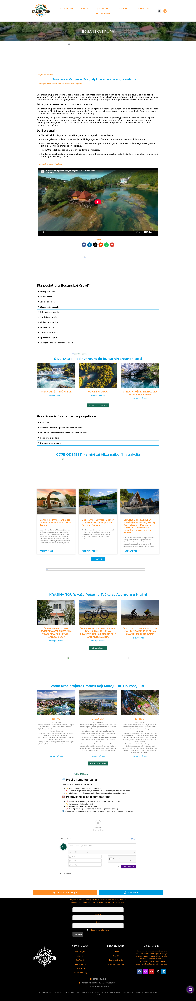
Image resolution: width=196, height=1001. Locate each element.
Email (98, 922)
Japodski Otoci (98, 391)
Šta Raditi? (102, 9)
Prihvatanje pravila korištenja (99, 930)
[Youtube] (151, 971)
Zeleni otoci (46, 296)
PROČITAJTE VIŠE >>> (48, 551)
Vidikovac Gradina (49, 322)
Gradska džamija (48, 317)
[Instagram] (145, 971)
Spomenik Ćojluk (48, 337)
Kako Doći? (45, 422)
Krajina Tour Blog (105, 13)
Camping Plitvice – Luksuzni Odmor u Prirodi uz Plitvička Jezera (55, 522)
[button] (159, 11)
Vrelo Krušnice (47, 302)
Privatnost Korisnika (116, 964)
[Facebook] (139, 971)
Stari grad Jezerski (49, 307)
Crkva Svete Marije (49, 312)
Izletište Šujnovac (49, 332)
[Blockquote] (84, 852)
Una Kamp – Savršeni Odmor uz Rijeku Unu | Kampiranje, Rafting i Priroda (98, 522)
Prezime (98, 914)
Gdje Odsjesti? (123, 9)
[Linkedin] (163, 971)
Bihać (56, 718)
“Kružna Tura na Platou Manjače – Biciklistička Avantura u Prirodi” (140, 631)
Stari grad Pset (47, 291)
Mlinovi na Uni (47, 327)
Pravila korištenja (116, 960)
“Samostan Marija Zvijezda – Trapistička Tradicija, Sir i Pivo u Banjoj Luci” (56, 632)
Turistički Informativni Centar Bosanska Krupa (64, 433)
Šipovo (139, 718)
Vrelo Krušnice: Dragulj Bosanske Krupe (140, 393)
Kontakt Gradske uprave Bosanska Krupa (61, 427)
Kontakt (116, 956)
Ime (98, 906)
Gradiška (98, 718)
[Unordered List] (81, 852)
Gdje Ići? (85, 9)
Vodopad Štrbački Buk (56, 391)
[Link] (87, 852)
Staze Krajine (66, 9)
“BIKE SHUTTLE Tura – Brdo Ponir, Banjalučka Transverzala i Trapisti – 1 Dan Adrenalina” (98, 632)
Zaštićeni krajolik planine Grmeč (56, 343)
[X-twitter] (157, 971)
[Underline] (76, 852)
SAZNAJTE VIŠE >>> (56, 395)
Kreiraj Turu (144, 9)
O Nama (116, 952)
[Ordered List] (78, 852)
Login (134, 839)
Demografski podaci (50, 443)
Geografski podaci (49, 438)
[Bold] (70, 852)
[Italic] (73, 852)
